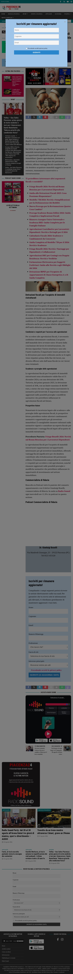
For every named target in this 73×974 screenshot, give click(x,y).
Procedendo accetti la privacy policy (37, 48)
